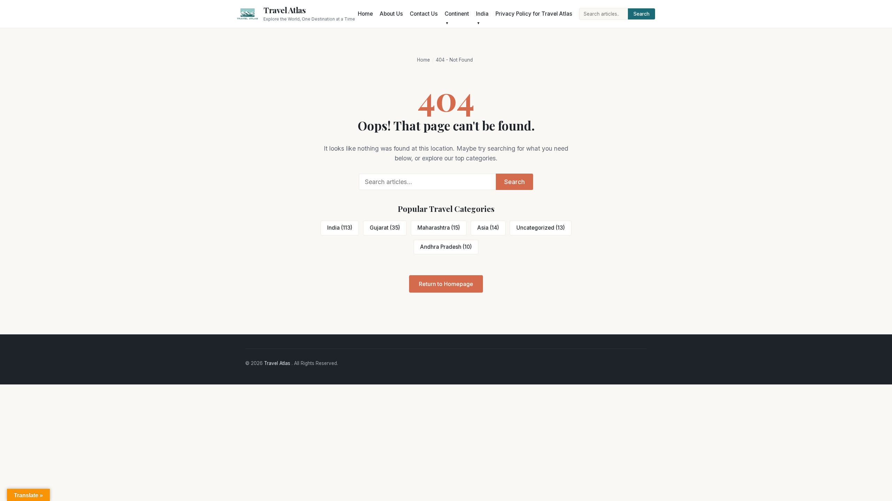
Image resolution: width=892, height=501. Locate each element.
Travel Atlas (284, 10)
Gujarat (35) (385, 227)
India (482, 13)
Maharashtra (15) (438, 227)
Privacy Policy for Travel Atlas (533, 13)
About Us (391, 13)
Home (365, 13)
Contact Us (424, 13)
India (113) (339, 227)
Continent (457, 13)
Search (641, 14)
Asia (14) (488, 227)
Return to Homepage (446, 283)
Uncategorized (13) (540, 227)
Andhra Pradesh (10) (446, 247)
